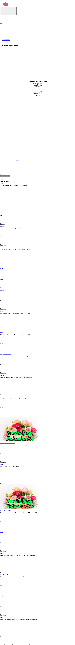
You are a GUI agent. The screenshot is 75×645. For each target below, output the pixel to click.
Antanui (2, 375)
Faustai (2, 311)
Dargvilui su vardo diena (5, 596)
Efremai (2, 617)
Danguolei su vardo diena (5, 354)
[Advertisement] (31, 31)
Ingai (1, 268)
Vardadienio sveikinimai (6, 40)
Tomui (1, 183)
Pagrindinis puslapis (5, 39)
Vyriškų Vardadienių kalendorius (7, 510)
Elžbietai (2, 332)
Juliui (1, 247)
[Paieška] (8, 11)
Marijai (2, 290)
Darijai (1, 532)
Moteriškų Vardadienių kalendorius (7, 443)
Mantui (2, 226)
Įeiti (1, 23)
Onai (1, 204)
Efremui (2, 553)
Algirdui (2, 396)
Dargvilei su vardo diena (5, 574)
